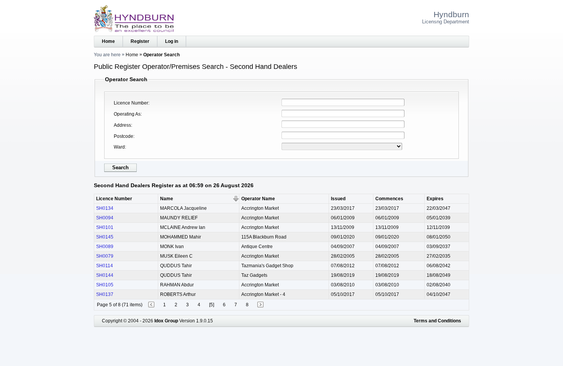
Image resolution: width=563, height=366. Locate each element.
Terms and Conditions (437, 321)
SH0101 (104, 227)
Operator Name (258, 198)
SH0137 (104, 294)
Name (166, 198)
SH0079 (104, 256)
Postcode (123, 136)
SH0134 (104, 208)
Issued (338, 198)
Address (122, 125)
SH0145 (104, 237)
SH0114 (104, 265)
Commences (389, 198)
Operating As (127, 114)
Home (108, 41)
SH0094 (104, 218)
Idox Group (166, 321)
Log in (171, 41)
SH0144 (104, 275)
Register (140, 41)
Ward (119, 147)
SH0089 (104, 246)
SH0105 (104, 285)
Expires (435, 198)
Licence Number (131, 103)
